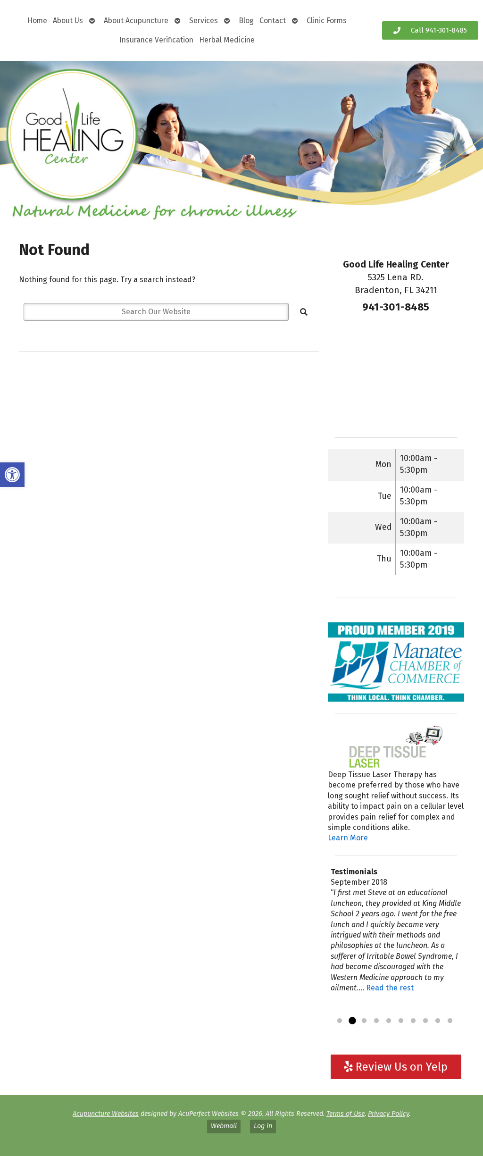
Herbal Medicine (227, 39)
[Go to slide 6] (401, 1021)
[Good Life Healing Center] (241, 142)
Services (203, 20)
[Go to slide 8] (425, 1021)
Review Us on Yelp (400, 1066)
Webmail (224, 1126)
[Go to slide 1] (339, 1021)
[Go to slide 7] (413, 1021)
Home (37, 20)
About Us (68, 20)
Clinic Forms (327, 20)
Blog (246, 20)
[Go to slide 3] (364, 1021)
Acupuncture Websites (106, 1114)
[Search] (303, 312)
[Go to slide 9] (437, 1021)
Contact (272, 20)
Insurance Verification (156, 39)
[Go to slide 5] (388, 1021)
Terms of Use (345, 1114)
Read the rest (390, 987)
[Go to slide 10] (450, 1021)
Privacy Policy (388, 1114)
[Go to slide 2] (352, 1021)
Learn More (348, 837)
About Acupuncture (136, 20)
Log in (263, 1126)
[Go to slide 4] (376, 1021)
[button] (12, 474)
